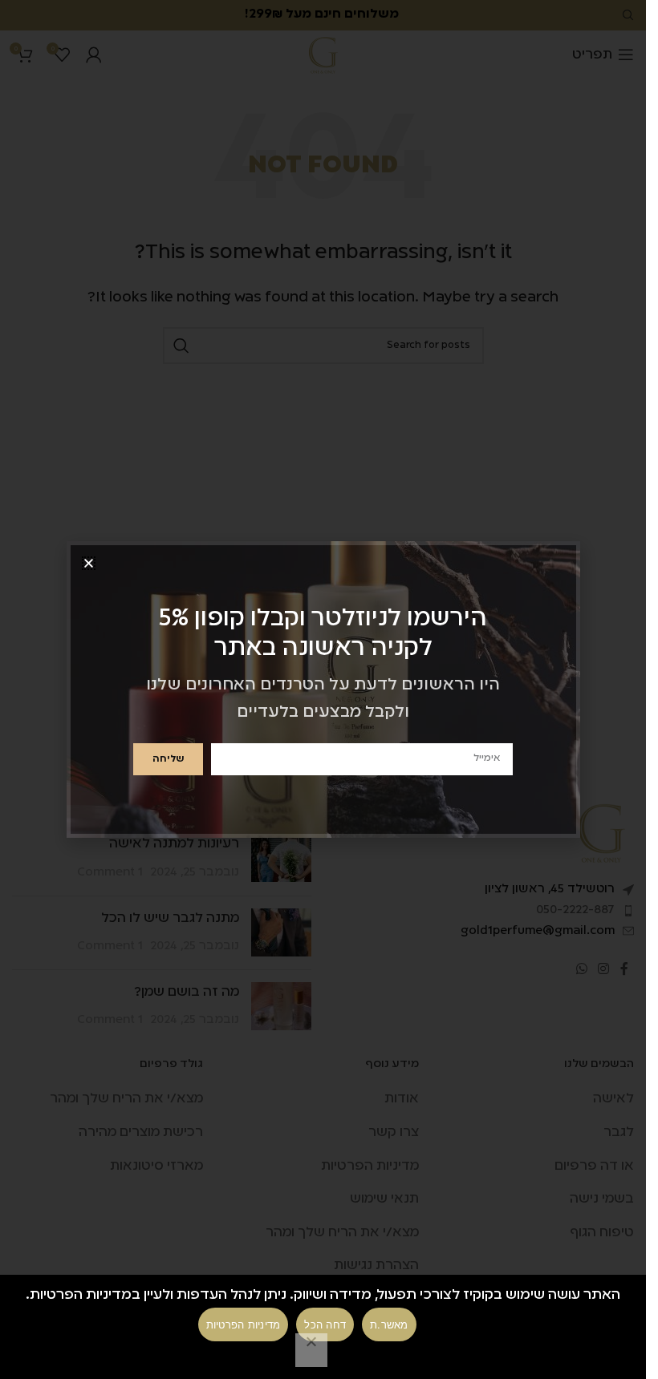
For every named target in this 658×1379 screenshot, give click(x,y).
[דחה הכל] (311, 1350)
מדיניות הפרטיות (243, 1324)
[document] (323, 689)
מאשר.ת (389, 1324)
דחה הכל (325, 1324)
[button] (89, 563)
